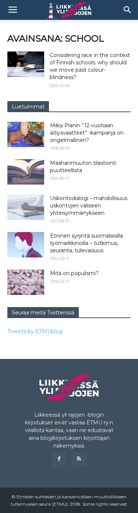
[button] (127, 10)
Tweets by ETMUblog (35, 331)
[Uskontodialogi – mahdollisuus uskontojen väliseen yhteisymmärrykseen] (25, 207)
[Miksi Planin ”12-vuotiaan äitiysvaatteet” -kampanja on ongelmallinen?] (25, 134)
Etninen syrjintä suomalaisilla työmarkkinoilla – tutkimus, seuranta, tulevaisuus (86, 243)
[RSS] (79, 459)
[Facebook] (59, 459)
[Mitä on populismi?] (25, 282)
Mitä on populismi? (74, 273)
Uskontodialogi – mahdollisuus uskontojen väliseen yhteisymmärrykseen (88, 205)
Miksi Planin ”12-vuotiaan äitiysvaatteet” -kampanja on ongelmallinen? (87, 132)
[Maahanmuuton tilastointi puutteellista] (25, 172)
